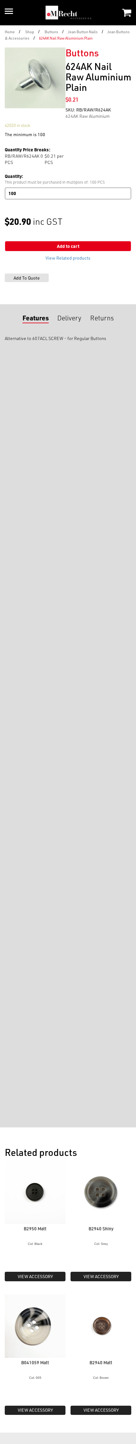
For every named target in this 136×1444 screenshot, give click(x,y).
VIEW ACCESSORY (35, 1276)
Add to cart (68, 246)
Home (10, 31)
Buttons (51, 31)
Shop (29, 31)
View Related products (68, 258)
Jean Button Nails (83, 31)
